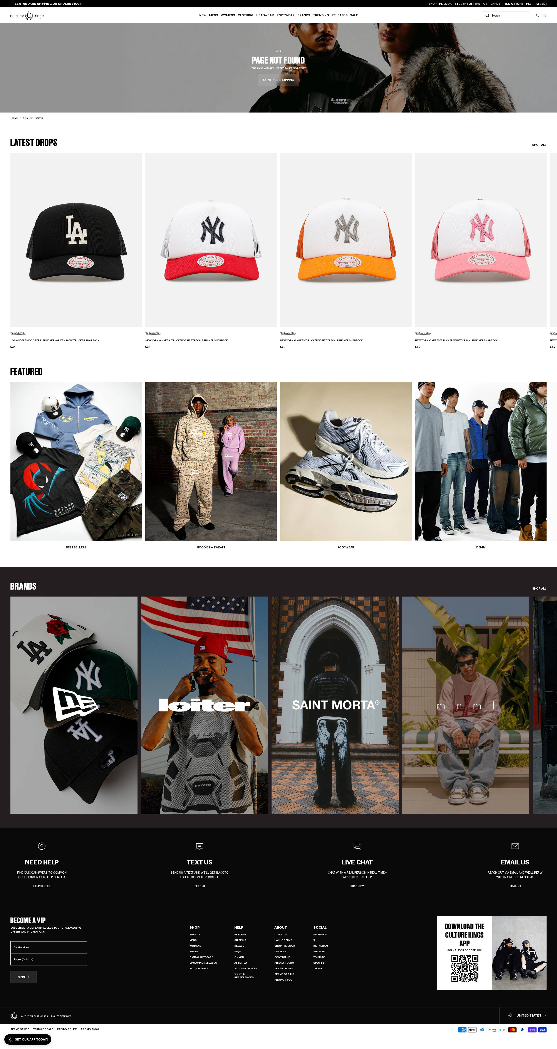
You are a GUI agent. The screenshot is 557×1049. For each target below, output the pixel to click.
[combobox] (506, 15)
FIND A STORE (513, 3)
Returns (240, 934)
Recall (239, 946)
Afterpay (240, 963)
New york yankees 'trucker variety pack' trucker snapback (186, 340)
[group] (74, 705)
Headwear (265, 15)
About (280, 927)
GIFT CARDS (491, 3)
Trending (321, 15)
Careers (280, 951)
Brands (303, 15)
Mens (213, 15)
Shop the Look (284, 946)
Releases (339, 15)
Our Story (281, 934)
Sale (354, 15)
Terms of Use (283, 968)
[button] (544, 15)
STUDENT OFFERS (467, 3)
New (202, 15)
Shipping (240, 940)
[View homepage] (27, 15)
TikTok (318, 968)
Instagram (320, 946)
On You (239, 957)
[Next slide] (546, 236)
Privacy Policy (284, 963)
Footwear (286, 15)
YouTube (319, 957)
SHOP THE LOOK (440, 3)
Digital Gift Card (201, 957)
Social (320, 927)
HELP (530, 3)
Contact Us (282, 957)
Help (238, 927)
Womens (228, 15)
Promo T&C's (283, 980)
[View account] (537, 15)
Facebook (320, 934)
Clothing (245, 15)
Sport (194, 951)
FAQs (237, 951)
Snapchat (320, 951)
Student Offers (245, 968)
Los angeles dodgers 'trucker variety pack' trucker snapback (54, 340)
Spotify (318, 963)
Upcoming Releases (203, 963)
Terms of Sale (284, 974)
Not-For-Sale (199, 968)
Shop (195, 927)
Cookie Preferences (244, 975)
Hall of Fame (283, 940)
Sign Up (23, 977)
